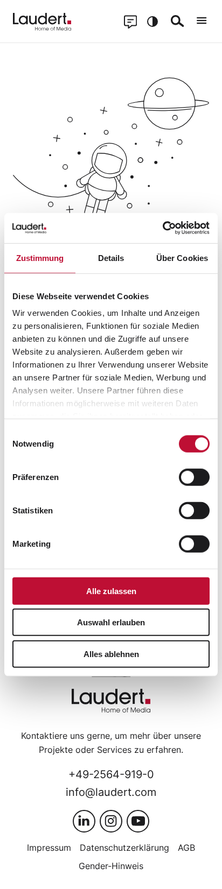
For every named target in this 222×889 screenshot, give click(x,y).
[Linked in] (84, 821)
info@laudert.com (111, 792)
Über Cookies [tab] (182, 257)
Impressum (49, 847)
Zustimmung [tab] (40, 257)
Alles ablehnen (111, 653)
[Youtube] (138, 821)
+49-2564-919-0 (111, 774)
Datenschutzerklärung (124, 847)
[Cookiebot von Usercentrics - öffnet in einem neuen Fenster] (162, 228)
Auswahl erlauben (111, 622)
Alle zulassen (111, 590)
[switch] (194, 476)
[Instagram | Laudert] (111, 821)
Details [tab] (111, 257)
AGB (186, 847)
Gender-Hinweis (111, 865)
